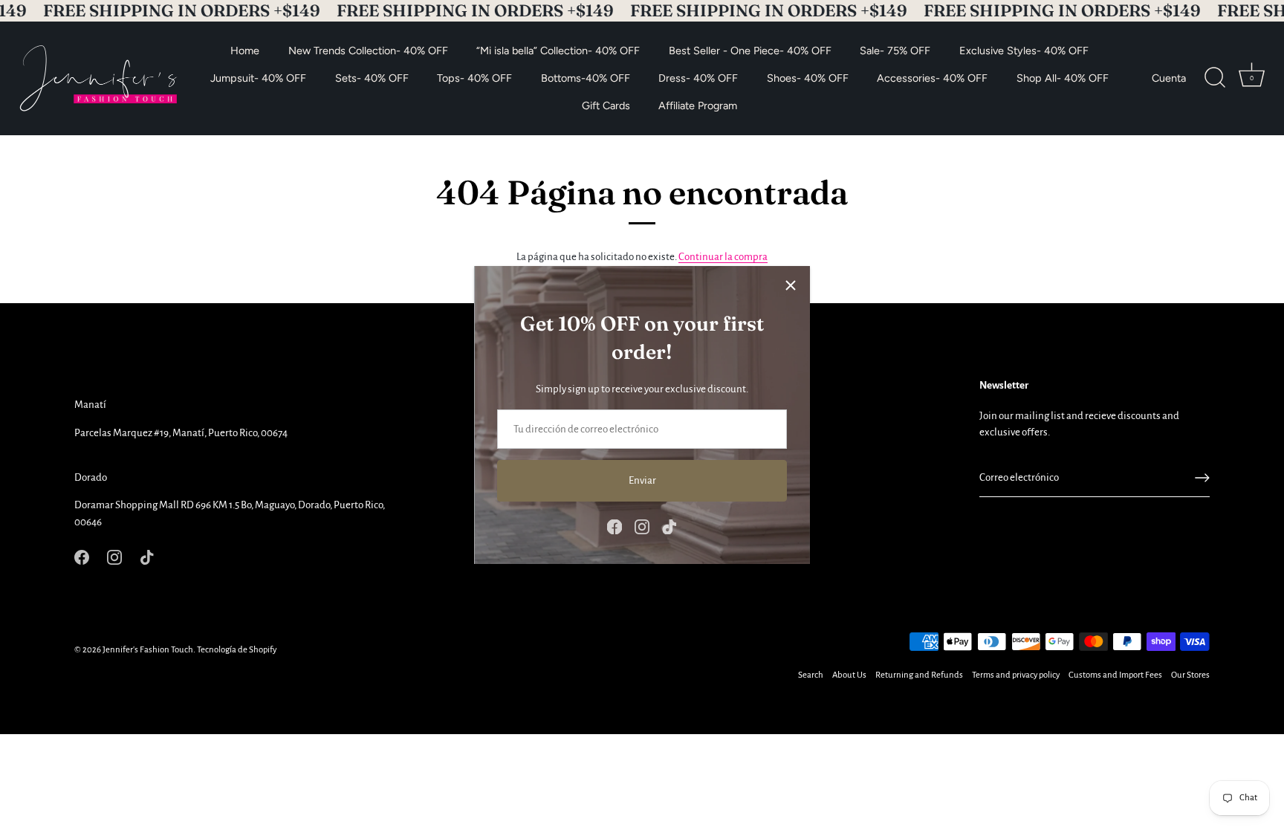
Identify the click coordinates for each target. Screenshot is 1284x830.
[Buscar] (1215, 78)
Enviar (642, 480)
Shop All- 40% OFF (1062, 78)
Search (810, 675)
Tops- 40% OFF (474, 78)
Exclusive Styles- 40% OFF (1024, 50)
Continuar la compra (723, 256)
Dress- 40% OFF (698, 78)
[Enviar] (1202, 477)
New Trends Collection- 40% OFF (368, 50)
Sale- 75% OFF (895, 50)
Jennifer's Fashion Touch (148, 650)
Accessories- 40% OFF (932, 78)
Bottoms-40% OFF (585, 78)
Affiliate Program (697, 104)
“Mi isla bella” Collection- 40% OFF (558, 50)
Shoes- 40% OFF (808, 78)
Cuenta (1169, 78)
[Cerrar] (790, 285)
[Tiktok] (669, 526)
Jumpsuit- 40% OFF (258, 78)
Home (244, 50)
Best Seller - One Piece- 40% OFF (750, 50)
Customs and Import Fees (1115, 675)
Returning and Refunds (919, 675)
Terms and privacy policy (1016, 675)
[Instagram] (642, 526)
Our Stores (1190, 675)
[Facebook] (614, 526)
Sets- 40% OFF (372, 78)
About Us (849, 675)
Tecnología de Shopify (236, 650)
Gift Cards (606, 104)
